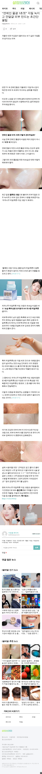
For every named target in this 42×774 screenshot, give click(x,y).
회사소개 (5, 737)
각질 (4, 540)
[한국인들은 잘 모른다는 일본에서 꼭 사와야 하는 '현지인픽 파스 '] (11, 583)
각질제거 (9, 540)
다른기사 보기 (36, 534)
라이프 (5, 9)
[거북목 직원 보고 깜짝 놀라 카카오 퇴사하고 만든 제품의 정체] (11, 604)
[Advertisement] (21, 63)
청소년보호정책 (7, 739)
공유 (14, 29)
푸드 (14, 9)
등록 (36, 547)
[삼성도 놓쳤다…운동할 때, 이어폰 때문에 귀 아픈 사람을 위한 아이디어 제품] (30, 654)
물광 (27, 540)
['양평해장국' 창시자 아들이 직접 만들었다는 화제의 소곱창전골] (11, 675)
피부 (10, 542)
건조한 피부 (20, 540)
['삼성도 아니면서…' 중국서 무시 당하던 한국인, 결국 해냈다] (30, 696)
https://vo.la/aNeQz (9, 499)
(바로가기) (16, 274)
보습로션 (36, 540)
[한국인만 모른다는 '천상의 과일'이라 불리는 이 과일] (30, 675)
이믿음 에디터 (6, 23)
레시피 (32, 9)
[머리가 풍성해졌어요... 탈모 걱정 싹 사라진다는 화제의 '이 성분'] (11, 696)
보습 (31, 540)
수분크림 (5, 542)
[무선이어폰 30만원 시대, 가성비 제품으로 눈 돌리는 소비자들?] (11, 624)
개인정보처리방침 (22, 737)
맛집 (21, 722)
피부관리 (16, 542)
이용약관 (12, 737)
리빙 (22, 9)
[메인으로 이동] (21, 4)
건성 (14, 540)
